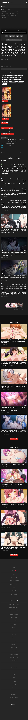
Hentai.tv (11, 79)
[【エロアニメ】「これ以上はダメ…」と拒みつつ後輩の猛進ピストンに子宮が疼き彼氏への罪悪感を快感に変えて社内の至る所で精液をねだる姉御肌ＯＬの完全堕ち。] (14, 287)
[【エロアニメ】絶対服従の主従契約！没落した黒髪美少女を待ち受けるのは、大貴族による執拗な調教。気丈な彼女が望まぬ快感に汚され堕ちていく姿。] (14, 221)
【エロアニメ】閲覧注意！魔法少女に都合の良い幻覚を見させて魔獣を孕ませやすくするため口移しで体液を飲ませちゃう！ (13, 208)
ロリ (18, 152)
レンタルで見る (5, 118)
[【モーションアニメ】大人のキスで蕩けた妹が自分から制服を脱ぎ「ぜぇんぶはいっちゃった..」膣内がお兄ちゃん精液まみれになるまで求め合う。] (14, 376)
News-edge (14, 640)
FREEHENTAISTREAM (12, 77)
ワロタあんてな (14, 647)
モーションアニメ (14, 697)
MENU (3, 6)
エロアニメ (12, 66)
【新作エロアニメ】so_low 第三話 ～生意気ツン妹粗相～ (13, 464)
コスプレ (8, 152)
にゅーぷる (14, 630)
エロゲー (14, 691)
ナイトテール (10, 139)
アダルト (13, 570)
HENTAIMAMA (5, 81)
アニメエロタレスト (14, 610)
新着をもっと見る (14, 438)
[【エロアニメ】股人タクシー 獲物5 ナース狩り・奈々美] (14, 180)
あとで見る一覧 (14, 577)
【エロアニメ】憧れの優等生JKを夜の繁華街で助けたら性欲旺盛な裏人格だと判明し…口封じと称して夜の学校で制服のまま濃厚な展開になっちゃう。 (13, 254)
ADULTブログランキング (14, 604)
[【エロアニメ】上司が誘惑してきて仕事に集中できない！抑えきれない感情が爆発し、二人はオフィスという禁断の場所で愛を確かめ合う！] (14, 166)
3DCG (14, 677)
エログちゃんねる (14, 614)
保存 (21, 36)
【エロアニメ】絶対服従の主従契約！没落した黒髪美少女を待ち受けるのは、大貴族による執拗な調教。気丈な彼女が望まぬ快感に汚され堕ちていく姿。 (13, 231)
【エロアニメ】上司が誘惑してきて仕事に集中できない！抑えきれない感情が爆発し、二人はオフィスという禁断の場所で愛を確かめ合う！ (13, 172)
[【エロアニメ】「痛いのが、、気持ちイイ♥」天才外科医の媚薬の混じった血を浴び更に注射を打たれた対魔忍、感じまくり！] (14, 267)
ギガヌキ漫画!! (14, 620)
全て (14, 574)
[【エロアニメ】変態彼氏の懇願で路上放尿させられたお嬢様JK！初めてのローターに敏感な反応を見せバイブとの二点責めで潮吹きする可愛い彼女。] (14, 354)
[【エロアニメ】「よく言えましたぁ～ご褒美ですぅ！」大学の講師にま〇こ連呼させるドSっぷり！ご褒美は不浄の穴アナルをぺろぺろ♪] (14, 331)
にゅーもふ (14, 634)
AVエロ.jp (14, 707)
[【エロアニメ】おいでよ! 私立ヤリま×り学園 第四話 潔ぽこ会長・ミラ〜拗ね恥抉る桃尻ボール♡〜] (14, 190)
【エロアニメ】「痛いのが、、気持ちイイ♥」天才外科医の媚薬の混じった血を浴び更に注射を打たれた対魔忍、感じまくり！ (14, 277)
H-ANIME (20, 77)
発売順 (14, 587)
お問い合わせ (14, 594)
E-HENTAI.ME (19, 75)
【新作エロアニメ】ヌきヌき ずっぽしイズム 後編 (11, 484)
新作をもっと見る (14, 554)
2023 (4, 152)
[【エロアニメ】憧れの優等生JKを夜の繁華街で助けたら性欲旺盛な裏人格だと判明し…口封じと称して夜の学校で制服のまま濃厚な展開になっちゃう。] (14, 244)
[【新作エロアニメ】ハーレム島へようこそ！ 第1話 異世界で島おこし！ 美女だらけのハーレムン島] (14, 539)
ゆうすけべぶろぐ (14, 657)
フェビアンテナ (14, 617)
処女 (20, 152)
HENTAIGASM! (18, 79)
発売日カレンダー (14, 584)
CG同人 (14, 681)
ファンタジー (13, 152)
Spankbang (4, 83)
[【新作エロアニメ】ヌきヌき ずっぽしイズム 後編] (14, 476)
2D (14, 671)
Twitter (14, 567)
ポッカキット (14, 624)
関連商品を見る (5, 122)
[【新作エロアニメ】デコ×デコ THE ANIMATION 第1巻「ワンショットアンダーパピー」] (14, 517)
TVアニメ (14, 684)
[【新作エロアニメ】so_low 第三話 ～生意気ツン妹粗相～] (14, 456)
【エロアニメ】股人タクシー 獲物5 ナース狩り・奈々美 (12, 183)
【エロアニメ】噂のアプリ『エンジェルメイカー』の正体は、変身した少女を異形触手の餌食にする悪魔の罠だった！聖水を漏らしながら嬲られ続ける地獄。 (13, 409)
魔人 (6, 147)
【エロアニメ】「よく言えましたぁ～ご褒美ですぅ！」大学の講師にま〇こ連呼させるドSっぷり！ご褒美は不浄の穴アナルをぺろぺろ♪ (14, 341)
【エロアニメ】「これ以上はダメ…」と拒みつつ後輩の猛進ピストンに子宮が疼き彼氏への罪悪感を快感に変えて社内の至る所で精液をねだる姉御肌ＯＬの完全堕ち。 (13, 293)
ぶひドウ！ (14, 627)
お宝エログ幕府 (14, 650)
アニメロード (14, 644)
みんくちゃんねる (14, 654)
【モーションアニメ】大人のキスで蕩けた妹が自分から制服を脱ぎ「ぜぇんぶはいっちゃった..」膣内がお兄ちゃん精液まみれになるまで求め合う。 (13, 386)
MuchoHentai (20, 81)
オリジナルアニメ (14, 694)
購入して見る (4, 101)
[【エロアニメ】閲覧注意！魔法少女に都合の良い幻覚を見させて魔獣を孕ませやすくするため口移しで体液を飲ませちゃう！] (14, 202)
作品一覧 (14, 590)
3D (14, 674)
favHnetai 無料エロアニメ (14, 607)
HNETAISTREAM (13, 81)
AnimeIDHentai (5, 75)
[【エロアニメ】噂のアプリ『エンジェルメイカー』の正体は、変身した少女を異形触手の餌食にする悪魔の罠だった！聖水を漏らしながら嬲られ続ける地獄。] (14, 399)
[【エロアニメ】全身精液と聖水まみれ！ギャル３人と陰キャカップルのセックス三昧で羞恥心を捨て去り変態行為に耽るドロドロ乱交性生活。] (14, 422)
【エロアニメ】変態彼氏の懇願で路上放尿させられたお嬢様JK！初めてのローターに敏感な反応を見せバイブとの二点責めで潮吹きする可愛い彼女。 (13, 364)
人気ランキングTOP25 (14, 580)
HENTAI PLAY (5, 79)
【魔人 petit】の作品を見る (7, 128)
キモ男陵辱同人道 (14, 660)
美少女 (23, 152)
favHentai (4, 77)
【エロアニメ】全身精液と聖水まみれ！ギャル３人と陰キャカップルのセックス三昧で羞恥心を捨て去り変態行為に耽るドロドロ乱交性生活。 (13, 431)
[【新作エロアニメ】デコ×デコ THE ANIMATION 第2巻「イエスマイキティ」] (14, 496)
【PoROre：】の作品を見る (7, 133)
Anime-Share (12, 75)
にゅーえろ (14, 637)
